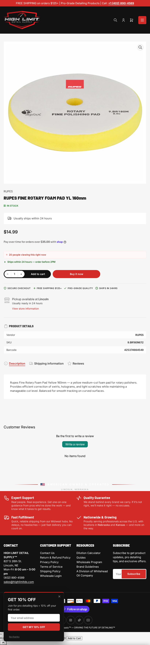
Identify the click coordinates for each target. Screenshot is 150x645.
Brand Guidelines (87, 566)
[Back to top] (3, 642)
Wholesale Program (89, 562)
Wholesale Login (51, 576)
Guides (81, 557)
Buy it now (76, 274)
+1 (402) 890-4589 (121, 3)
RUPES (8, 191)
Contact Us (47, 553)
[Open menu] (142, 20)
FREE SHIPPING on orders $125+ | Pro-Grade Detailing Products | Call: (62, 3)
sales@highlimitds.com (19, 582)
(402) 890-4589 (14, 577)
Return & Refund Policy (55, 557)
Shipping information (49, 363)
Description (17, 363)
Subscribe (133, 573)
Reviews (78, 363)
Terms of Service (51, 566)
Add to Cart (74, 638)
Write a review (75, 444)
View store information (25, 308)
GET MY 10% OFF (34, 627)
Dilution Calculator (88, 553)
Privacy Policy (49, 562)
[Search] (115, 20)
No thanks (14, 636)
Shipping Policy (50, 571)
